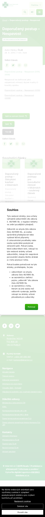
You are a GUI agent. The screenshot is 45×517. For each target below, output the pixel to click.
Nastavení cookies (22, 501)
